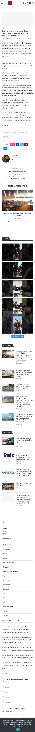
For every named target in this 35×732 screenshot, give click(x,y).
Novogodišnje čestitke (10, 571)
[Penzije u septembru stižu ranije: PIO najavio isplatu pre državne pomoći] (8, 374)
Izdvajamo (6, 549)
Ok (18, 729)
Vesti (5, 611)
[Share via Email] (5, 148)
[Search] (33, 3)
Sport (5, 593)
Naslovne (6, 567)
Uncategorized (8, 607)
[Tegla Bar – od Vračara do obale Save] (8, 486)
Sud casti (6, 136)
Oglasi (5, 576)
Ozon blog (6, 580)
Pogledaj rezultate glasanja (17, 708)
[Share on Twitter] (22, 144)
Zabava (5, 615)
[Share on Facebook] (17, 144)
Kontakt (4, 531)
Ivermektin (6, 133)
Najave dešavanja (8, 563)
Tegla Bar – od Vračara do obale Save (24, 484)
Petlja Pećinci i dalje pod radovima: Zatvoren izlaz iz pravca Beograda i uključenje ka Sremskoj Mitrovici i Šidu (24, 418)
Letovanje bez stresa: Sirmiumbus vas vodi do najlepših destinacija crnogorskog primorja (24, 441)
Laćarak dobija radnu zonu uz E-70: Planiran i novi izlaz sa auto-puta (24, 386)
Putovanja (6, 585)
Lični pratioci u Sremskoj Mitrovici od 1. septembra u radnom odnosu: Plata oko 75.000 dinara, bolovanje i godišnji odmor (24, 356)
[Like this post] (13, 144)
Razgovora (8, 702)
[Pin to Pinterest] (26, 144)
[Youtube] (27, 3)
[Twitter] (23, 3)
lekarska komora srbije (20, 133)
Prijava (4, 534)
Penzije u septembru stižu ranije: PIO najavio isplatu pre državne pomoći (24, 373)
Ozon (10, 38)
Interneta (7, 697)
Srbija (5, 598)
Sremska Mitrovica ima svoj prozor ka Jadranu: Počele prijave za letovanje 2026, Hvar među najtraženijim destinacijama (24, 456)
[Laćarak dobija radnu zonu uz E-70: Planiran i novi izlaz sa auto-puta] (8, 387)
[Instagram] (25, 3)
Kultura (5, 558)
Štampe (7, 682)
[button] (3, 206)
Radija (6, 692)
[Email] (30, 3)
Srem (5, 602)
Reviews (6, 589)
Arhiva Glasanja (7, 711)
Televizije (7, 687)
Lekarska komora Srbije (9, 43)
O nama (4, 528)
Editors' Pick (7, 545)
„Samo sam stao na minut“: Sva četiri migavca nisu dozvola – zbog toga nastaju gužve (17, 665)
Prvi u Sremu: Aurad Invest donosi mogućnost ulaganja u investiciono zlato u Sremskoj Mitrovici (23, 499)
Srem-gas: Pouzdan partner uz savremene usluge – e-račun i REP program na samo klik (23, 472)
